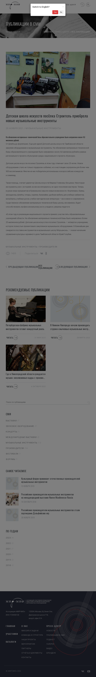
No (61, 12)
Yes (55, 12)
